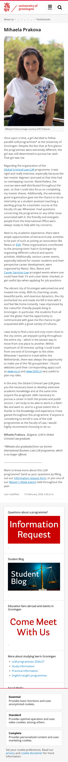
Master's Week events (22, 482)
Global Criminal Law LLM (19, 169)
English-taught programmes (25, 19)
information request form (30, 478)
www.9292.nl (34, 371)
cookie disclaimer (32, 753)
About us (9, 19)
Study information (23, 666)
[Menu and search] (50, 7)
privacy (10, 753)
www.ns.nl (13, 371)
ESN (18, 245)
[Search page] (60, 7)
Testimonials (43, 19)
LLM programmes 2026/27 (31, 19)
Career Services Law (16, 272)
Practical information (25, 670)
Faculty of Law (18, 19)
